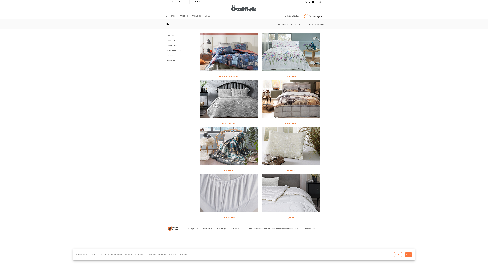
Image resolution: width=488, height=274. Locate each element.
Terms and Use (309, 229)
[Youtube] (313, 2)
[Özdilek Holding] (173, 230)
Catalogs (196, 16)
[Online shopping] (312, 16)
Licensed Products (174, 50)
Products (183, 16)
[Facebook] (302, 2)
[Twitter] (306, 2)
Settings (398, 254)
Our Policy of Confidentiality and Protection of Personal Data (273, 229)
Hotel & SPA (171, 60)
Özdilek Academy (201, 2)
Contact (208, 16)
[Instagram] (309, 2)
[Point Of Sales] (291, 16)
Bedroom (170, 36)
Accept (408, 254)
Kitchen (170, 55)
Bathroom (171, 41)
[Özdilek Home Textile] (244, 8)
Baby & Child (172, 46)
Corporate (171, 16)
